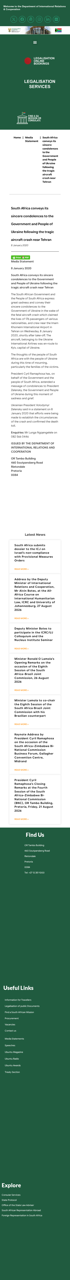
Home (17, 137)
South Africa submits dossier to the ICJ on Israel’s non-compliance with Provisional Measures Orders (33, 553)
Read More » (21, 569)
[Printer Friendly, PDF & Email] (20, 257)
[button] (35, 42)
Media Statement (31, 139)
